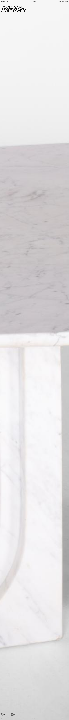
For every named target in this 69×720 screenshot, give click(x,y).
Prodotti (34, 1)
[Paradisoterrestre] (4, 1)
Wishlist (63, 1)
